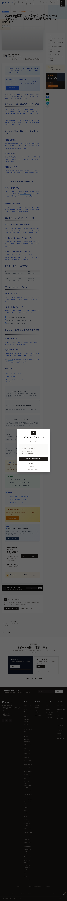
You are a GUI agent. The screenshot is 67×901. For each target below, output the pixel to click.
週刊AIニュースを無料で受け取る (33, 458)
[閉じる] (48, 431)
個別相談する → (33, 466)
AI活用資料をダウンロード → (33, 463)
